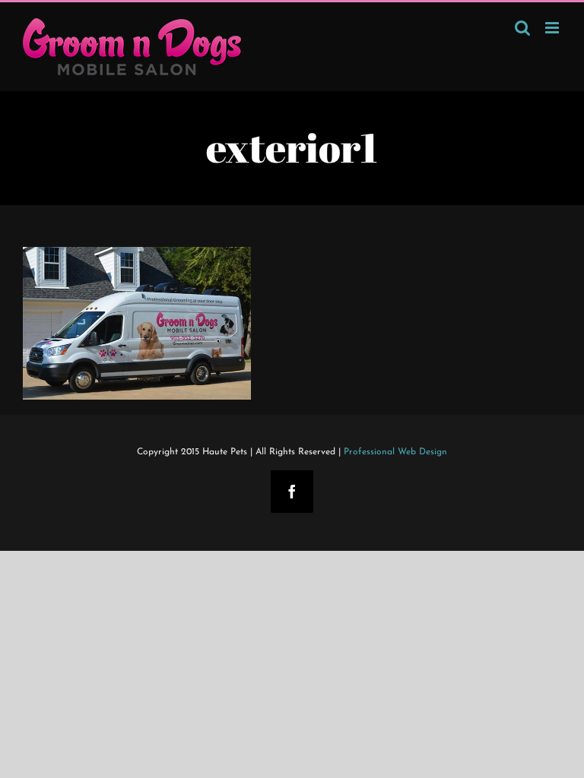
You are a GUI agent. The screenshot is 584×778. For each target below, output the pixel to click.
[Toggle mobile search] (522, 28)
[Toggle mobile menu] (553, 28)
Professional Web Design (395, 452)
